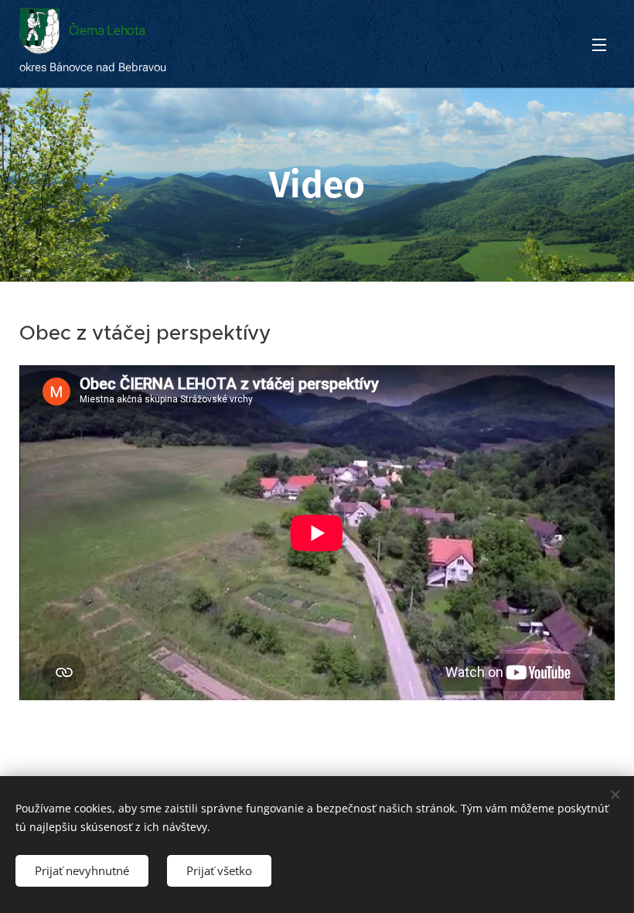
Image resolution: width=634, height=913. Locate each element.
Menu (599, 44)
